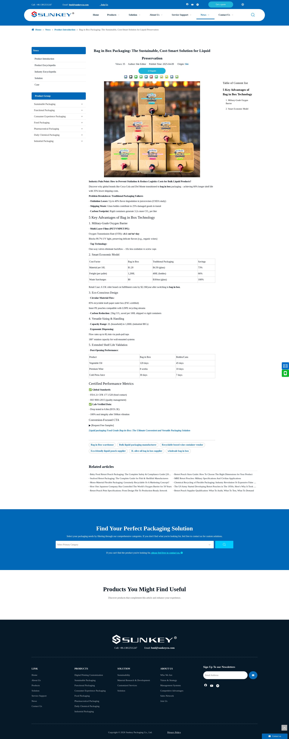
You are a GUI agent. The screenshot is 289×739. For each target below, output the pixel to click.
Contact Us (37, 706)
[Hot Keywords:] (253, 15)
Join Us (103, 4)
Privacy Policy (174, 732)
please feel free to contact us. (167, 553)
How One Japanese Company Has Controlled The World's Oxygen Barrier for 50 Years (131, 486)
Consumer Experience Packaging (50, 116)
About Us (36, 680)
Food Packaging (42, 122)
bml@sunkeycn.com (79, 4)
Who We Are (166, 675)
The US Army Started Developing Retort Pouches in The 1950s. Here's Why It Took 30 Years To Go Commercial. (215, 486)
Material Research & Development (133, 680)
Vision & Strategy (168, 680)
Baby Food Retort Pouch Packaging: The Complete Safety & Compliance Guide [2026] (131, 474)
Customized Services (127, 685)
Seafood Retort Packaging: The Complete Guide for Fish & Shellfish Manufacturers (129, 478)
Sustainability (123, 675)
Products (36, 685)
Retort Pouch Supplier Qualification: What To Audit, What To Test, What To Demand (214, 490)
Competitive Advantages (171, 690)
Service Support (39, 696)
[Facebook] (187, 5)
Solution (39, 78)
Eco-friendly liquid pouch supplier (108, 451)
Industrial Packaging (43, 141)
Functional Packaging (44, 110)
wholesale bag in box (178, 451)
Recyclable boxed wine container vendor (182, 444)
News (34, 701)
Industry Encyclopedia (45, 71)
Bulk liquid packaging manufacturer (137, 444)
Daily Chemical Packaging (46, 135)
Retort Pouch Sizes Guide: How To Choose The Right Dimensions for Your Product (213, 474)
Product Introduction (44, 58)
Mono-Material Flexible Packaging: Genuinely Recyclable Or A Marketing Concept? (129, 482)
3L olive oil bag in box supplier (146, 451)
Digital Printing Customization (89, 675)
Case (37, 84)
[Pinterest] (197, 5)
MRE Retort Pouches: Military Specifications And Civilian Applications (207, 478)
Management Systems (170, 685)
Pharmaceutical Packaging (46, 128)
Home (34, 675)
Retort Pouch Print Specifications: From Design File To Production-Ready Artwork (128, 490)
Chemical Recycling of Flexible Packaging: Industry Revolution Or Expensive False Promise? (215, 482)
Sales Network (167, 696)
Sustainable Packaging (44, 104)
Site (187, 64)
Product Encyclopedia (45, 65)
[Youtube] (192, 5)
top (284, 728)
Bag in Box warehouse (102, 444)
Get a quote (221, 4)
